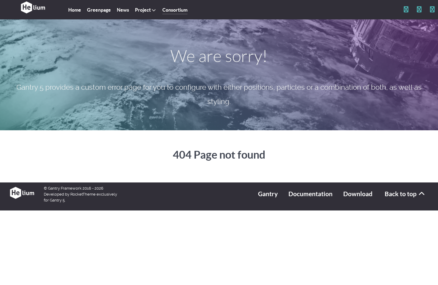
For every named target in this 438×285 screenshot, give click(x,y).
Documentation (310, 193)
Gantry (268, 193)
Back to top (401, 193)
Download (357, 193)
